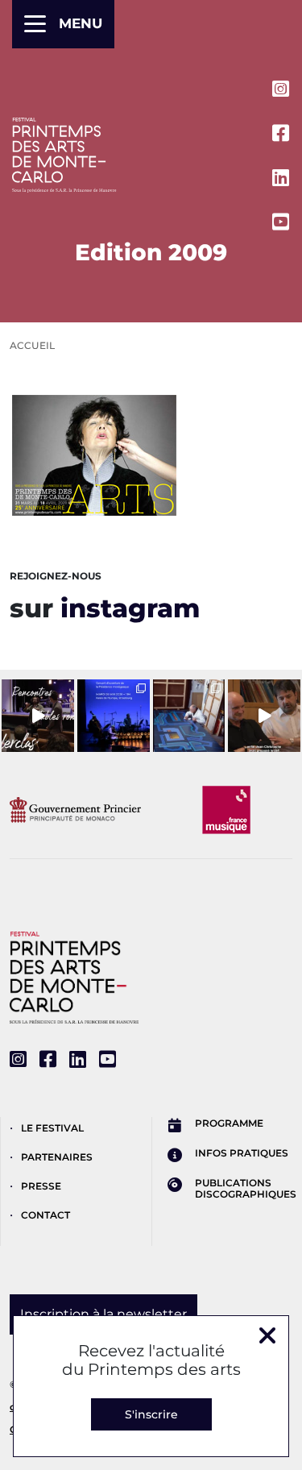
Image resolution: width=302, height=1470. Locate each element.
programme (229, 1123)
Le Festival (52, 1128)
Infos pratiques (241, 1153)
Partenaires (57, 1157)
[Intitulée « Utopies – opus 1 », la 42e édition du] (38, 715)
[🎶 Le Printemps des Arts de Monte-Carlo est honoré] (113, 715)
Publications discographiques (245, 1188)
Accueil (32, 345)
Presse (41, 1186)
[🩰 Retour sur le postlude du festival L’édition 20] (264, 715)
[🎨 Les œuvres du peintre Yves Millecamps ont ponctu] (189, 715)
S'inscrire (151, 1414)
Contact (45, 1215)
